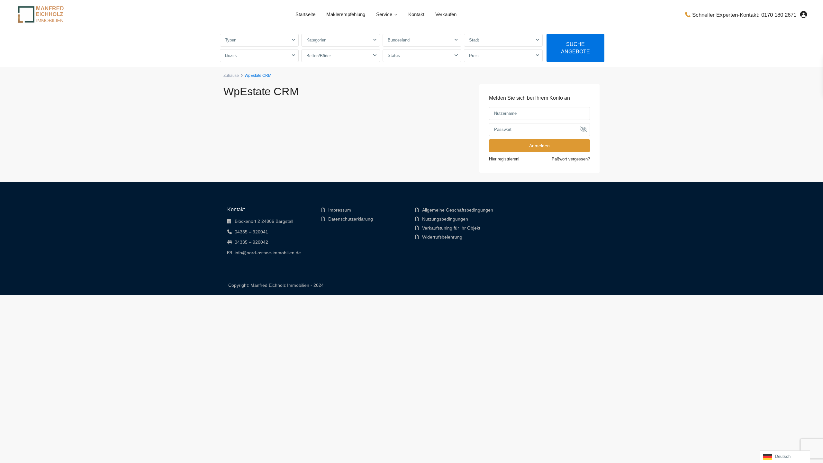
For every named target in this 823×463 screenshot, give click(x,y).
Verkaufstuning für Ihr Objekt (451, 228)
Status (394, 55)
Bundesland (399, 40)
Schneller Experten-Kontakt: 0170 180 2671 (744, 15)
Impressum (339, 210)
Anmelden (539, 145)
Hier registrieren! (504, 159)
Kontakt (416, 14)
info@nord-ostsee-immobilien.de (268, 252)
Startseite (305, 14)
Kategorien (316, 40)
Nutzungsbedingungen (445, 219)
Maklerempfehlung (345, 14)
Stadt (474, 40)
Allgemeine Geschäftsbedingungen (457, 210)
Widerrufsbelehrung (442, 237)
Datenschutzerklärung (350, 219)
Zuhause (231, 75)
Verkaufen (446, 14)
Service (384, 14)
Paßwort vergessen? (571, 159)
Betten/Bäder (318, 55)
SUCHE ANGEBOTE (575, 47)
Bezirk (231, 55)
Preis (474, 55)
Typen (230, 40)
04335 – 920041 (251, 231)
